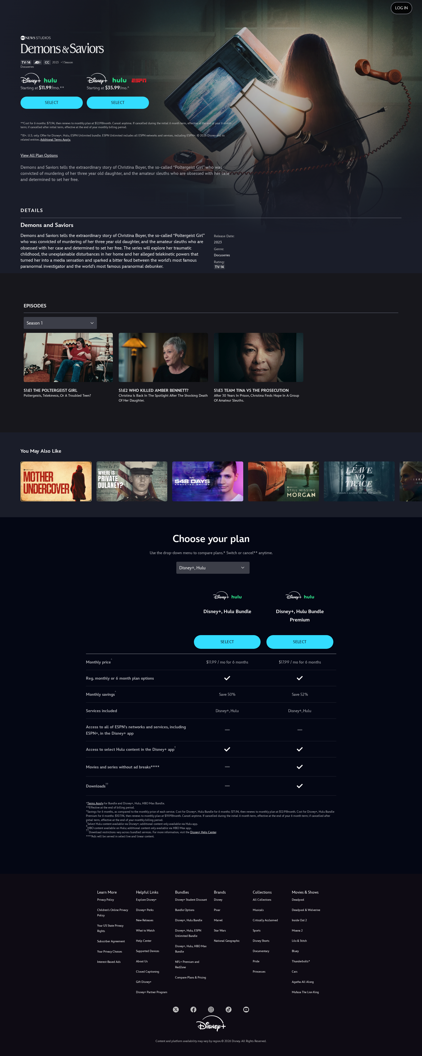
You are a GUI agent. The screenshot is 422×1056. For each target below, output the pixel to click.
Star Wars (220, 930)
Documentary (261, 951)
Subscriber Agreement (111, 941)
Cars (294, 971)
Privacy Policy (105, 899)
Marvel (218, 920)
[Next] (412, 480)
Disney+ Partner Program (151, 992)
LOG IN (401, 8)
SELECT (51, 102)
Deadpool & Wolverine (306, 910)
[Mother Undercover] (56, 481)
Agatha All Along (303, 982)
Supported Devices (147, 951)
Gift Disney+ (143, 982)
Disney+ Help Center (203, 832)
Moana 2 (297, 930)
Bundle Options (184, 910)
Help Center (143, 941)
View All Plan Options (39, 155)
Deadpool (298, 899)
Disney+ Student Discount (191, 899)
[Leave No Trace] (359, 481)
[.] (176, 1009)
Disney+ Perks (145, 910)
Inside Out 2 (299, 920)
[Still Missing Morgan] (283, 481)
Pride (256, 961)
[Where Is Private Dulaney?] (131, 481)
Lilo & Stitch (299, 941)
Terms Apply (95, 803)
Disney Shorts (261, 941)
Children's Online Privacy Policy (112, 912)
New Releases (144, 920)
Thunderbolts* (301, 961)
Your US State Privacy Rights (110, 928)
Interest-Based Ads (109, 962)
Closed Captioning (147, 971)
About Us (142, 961)
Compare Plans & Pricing (190, 977)
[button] (152, 892)
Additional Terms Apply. (55, 139)
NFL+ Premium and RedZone (187, 964)
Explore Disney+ (146, 899)
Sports (257, 930)
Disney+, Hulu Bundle (188, 920)
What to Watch (145, 930)
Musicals (258, 910)
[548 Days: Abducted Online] (207, 481)
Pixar (217, 910)
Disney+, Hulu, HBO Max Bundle (191, 948)
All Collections (262, 899)
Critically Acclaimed (265, 920)
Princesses (259, 971)
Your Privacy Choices (109, 951)
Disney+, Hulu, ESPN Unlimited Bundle (188, 933)
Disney (218, 899)
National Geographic (227, 941)
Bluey (295, 951)
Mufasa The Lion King (305, 992)
